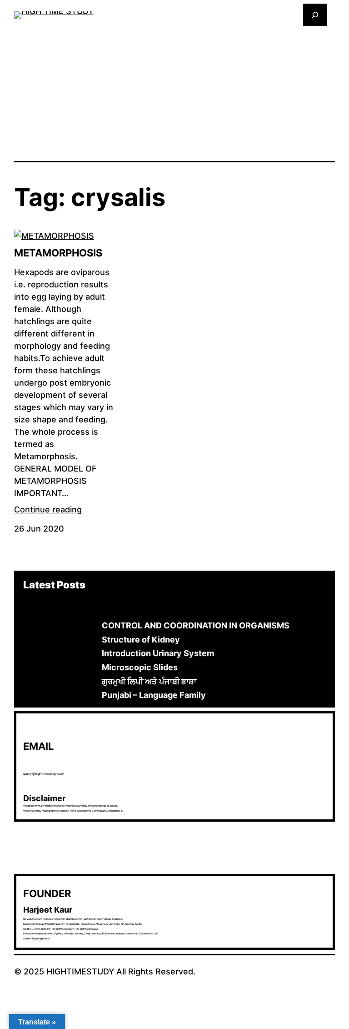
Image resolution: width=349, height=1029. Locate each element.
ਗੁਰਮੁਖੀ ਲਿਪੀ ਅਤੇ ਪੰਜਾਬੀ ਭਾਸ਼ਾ (149, 681)
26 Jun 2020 (39, 528)
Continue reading (48, 509)
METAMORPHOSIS (58, 253)
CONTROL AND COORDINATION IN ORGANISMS (195, 625)
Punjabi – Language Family (154, 695)
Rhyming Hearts (41, 938)
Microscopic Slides (140, 667)
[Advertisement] (174, 92)
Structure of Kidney (141, 639)
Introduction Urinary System (158, 653)
